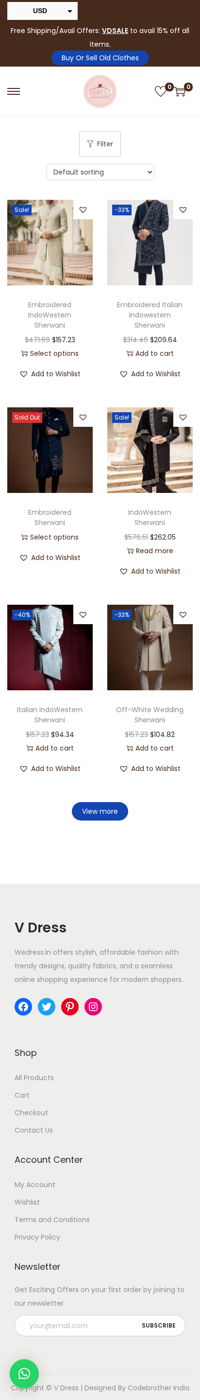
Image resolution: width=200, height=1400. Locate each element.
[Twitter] (46, 1006)
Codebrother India (158, 1388)
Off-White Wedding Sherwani (149, 715)
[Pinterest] (70, 1006)
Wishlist (27, 1202)
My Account (35, 1185)
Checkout (31, 1113)
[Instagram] (93, 1006)
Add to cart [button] (154, 353)
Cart (22, 1095)
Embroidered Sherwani (49, 517)
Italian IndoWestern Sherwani (50, 715)
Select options (54, 353)
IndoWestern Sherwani (149, 517)
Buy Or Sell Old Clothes (100, 58)
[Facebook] (23, 1006)
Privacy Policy (37, 1237)
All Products (34, 1078)
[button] (83, 209)
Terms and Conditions (52, 1220)
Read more (154, 551)
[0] (161, 91)
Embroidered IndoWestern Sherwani (49, 315)
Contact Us (34, 1130)
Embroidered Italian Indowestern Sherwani (150, 315)
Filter (105, 144)
